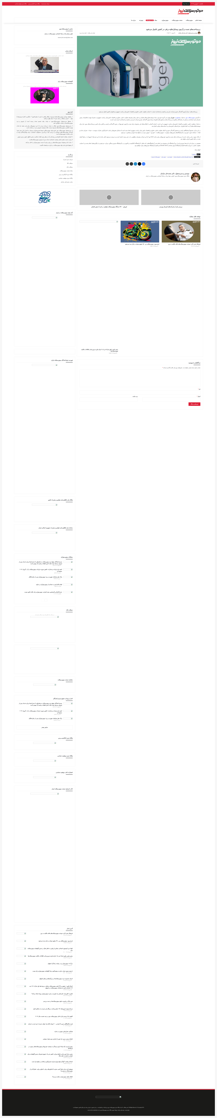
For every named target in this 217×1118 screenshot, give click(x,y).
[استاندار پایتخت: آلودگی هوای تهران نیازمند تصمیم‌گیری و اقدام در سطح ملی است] (21, 1064)
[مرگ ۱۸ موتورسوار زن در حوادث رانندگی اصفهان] (21, 966)
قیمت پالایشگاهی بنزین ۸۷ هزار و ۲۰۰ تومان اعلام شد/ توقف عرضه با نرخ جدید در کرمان (50, 1024)
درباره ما (133, 20)
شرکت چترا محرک (45, 3)
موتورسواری (165, 20)
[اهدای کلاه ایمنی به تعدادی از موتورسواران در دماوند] (68, 587)
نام (199, 389)
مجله (151, 20)
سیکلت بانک (70, 167)
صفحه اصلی (198, 20)
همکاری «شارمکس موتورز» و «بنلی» (63, 1031)
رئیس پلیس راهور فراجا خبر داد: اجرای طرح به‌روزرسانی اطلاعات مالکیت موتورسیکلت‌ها (50, 956)
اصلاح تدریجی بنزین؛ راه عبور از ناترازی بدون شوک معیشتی (58, 1039)
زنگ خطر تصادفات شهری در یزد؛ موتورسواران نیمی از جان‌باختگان (45, 577)
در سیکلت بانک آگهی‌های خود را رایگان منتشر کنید (44, 614)
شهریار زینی (169, 156)
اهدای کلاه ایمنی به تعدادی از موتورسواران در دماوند (49, 584)
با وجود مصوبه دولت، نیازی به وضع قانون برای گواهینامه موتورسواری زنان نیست (53, 971)
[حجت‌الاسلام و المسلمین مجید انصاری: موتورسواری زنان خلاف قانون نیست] (68, 594)
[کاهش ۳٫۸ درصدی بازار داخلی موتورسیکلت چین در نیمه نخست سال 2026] (21, 1019)
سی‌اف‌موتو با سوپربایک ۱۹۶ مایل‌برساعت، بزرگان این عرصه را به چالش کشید (53, 1008)
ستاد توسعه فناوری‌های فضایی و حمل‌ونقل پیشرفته (183, 156)
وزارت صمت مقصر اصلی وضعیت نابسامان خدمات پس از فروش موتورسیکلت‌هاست (50, 139)
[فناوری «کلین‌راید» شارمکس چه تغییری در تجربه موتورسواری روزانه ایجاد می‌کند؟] (21, 996)
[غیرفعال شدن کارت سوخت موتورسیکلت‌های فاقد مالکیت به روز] (181, 231)
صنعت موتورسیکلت (177, 20)
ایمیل (198, 396)
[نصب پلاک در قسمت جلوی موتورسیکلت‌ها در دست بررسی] (21, 1003)
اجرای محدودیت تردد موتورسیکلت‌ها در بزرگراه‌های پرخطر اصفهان (56, 978)
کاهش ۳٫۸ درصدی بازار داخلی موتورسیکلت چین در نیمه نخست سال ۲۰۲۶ (54, 1016)
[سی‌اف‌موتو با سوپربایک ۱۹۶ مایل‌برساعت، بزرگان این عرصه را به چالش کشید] (21, 1011)
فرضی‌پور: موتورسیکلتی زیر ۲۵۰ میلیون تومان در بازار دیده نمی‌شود (142, 244)
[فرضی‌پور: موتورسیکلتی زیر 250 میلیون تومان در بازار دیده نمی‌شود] (140, 231)
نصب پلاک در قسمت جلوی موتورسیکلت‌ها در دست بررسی (58, 1001)
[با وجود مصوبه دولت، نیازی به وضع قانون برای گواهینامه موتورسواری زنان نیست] (21, 973)
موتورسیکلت (189, 20)
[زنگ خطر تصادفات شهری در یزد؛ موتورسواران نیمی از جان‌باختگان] (68, 579)
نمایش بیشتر (45, 727)
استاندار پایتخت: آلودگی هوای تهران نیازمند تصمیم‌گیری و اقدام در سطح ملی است (52, 1061)
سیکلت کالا (70, 163)
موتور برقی (163, 156)
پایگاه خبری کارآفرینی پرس (66, 174)
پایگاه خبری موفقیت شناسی (66, 178)
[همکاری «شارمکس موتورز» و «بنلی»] (21, 1034)
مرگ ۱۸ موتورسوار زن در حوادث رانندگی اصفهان (60, 963)
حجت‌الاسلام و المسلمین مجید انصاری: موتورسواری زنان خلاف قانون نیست (43, 592)
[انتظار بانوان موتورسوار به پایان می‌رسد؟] (21, 1079)
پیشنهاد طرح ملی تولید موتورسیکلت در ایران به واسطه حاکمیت (55, 145)
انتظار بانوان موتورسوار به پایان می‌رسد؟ (62, 1076)
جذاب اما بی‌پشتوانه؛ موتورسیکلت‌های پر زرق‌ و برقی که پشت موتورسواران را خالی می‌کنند (48, 142)
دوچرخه (141, 20)
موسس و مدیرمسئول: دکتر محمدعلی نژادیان (187, 33)
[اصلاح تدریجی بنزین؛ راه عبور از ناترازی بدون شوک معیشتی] (21, 1041)
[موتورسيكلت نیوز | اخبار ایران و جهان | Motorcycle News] (190, 11)
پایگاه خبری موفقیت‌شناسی (21, 3)
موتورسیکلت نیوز (190, 117)
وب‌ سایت (135, 396)
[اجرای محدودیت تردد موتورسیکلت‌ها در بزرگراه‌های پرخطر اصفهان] (21, 981)
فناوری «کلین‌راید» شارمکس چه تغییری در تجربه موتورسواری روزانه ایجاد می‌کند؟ (52, 993)
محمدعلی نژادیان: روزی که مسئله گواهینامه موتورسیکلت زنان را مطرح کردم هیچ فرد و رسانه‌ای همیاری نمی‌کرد (44, 86)
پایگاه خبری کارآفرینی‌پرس (34, 3)
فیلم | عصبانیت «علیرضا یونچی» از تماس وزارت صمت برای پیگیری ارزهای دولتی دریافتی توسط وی (45, 55)
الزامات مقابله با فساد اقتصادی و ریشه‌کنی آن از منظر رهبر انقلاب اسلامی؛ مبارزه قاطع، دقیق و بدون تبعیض (44, 137)
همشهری (177, 117)
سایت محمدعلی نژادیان (67, 182)
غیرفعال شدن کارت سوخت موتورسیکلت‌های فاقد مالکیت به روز (184, 244)
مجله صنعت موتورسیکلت (66, 170)
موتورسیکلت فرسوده (155, 156)
